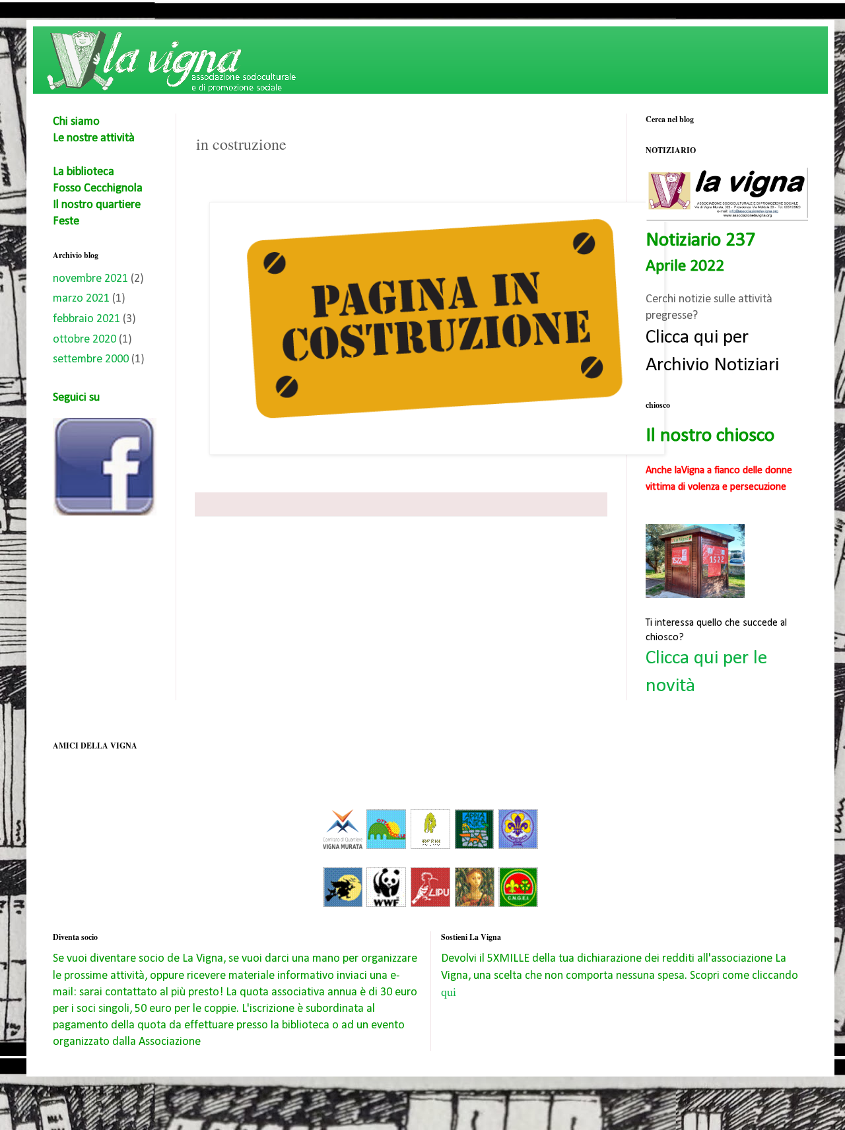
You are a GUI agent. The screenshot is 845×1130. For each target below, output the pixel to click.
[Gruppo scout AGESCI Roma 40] (518, 846)
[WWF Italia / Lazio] (386, 905)
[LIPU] (430, 905)
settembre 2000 (91, 359)
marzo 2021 (81, 298)
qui (448, 992)
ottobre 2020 (84, 339)
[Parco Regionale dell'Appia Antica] (474, 846)
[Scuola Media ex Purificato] (474, 905)
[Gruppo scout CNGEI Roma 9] (518, 905)
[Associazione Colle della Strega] (342, 905)
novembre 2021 (90, 279)
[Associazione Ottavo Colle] (385, 846)
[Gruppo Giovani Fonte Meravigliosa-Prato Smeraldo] (430, 846)
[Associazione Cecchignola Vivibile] (342, 846)
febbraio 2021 (86, 319)
